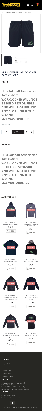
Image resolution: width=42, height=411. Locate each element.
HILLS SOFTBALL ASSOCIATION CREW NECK (31, 297)
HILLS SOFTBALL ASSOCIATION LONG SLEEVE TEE (31, 224)
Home (2, 12)
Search (5, 367)
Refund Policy (7, 373)
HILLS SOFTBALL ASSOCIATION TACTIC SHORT (18, 74)
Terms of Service (8, 376)
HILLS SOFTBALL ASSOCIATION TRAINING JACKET (11, 335)
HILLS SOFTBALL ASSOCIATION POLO (10, 261)
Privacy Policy (7, 370)
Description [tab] (5, 145)
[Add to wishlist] (27, 132)
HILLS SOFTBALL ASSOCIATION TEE (31, 334)
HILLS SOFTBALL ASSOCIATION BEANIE (31, 261)
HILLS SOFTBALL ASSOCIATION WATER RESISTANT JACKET (11, 297)
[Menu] (28, 5)
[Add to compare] (31, 132)
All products (6, 364)
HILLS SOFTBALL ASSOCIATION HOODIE (10, 223)
